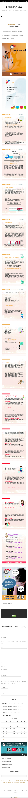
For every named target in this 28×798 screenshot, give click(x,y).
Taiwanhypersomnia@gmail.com (7, 780)
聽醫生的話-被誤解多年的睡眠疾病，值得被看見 (13, 703)
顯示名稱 (3, 666)
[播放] (3, 755)
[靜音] (22, 755)
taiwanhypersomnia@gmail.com (16, 3)
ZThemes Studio (19, 790)
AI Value (16, 797)
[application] (14, 749)
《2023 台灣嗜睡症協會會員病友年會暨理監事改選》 (21, 627)
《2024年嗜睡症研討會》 (7, 626)
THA (25, 3)
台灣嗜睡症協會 (14, 7)
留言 (2, 647)
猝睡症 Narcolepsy (11, 24)
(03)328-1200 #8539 (5, 3)
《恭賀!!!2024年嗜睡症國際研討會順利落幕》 (12, 712)
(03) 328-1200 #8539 (20, 780)
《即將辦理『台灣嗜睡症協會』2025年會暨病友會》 (13, 706)
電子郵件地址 (4, 669)
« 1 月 (2, 739)
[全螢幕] (24, 755)
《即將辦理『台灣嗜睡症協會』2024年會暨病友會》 (13, 709)
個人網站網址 (4, 675)
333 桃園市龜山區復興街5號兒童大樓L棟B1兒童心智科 (11, 1)
